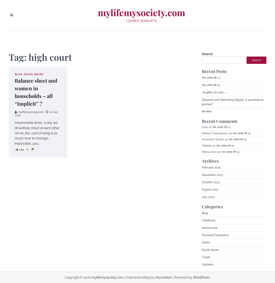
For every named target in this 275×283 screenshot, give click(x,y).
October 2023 (211, 182)
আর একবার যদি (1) (211, 85)
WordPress (201, 277)
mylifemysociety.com (141, 12)
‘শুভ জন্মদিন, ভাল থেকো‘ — (214, 92)
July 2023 (208, 197)
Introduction (210, 227)
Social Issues (33, 74)
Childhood (208, 220)
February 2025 (211, 167)
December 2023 (212, 175)
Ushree (206, 145)
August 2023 (210, 189)
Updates (207, 264)
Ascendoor (163, 277)
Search (207, 54)
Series (206, 242)
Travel (206, 257)
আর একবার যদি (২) (211, 77)
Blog (18, 74)
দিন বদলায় (206, 111)
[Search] (12, 15)
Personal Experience (215, 235)
